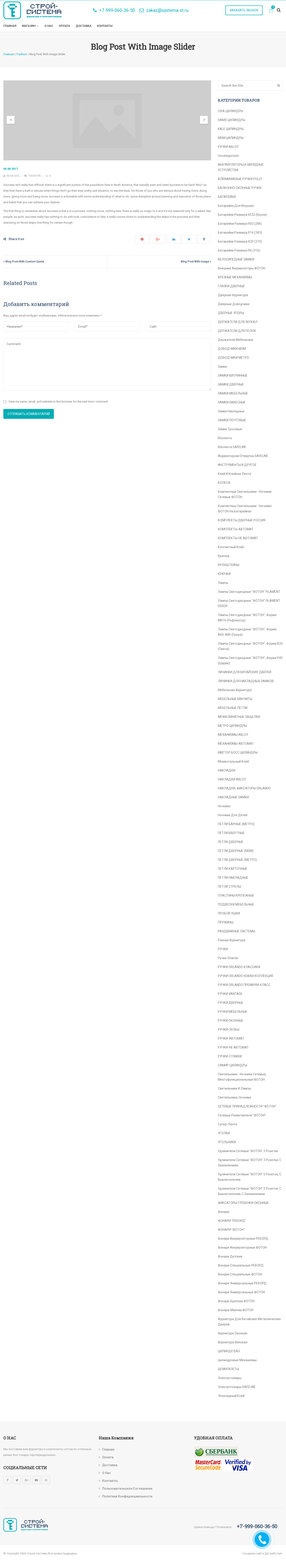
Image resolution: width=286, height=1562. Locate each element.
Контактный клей (231, 547)
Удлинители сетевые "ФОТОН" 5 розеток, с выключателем (249, 1176)
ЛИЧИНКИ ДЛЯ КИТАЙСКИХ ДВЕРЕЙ (244, 672)
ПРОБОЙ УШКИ (229, 913)
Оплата (64, 25)
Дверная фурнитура (233, 295)
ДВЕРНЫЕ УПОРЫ (231, 313)
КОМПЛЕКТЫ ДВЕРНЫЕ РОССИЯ (241, 520)
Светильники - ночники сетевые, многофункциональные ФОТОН (242, 1076)
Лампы (223, 583)
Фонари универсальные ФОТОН (241, 1292)
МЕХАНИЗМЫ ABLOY (233, 734)
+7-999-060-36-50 (117, 10)
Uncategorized (228, 155)
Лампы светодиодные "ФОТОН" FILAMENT (249, 591)
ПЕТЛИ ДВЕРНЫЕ (230, 842)
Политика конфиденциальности (127, 1496)
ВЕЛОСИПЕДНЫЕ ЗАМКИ (236, 259)
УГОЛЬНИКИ (227, 1142)
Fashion (35, 175)
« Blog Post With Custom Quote (23, 261)
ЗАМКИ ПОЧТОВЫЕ (232, 420)
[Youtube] (36, 1480)
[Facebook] (7, 1480)
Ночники (224, 806)
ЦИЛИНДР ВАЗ (229, 1351)
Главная (9, 25)
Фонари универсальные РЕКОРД (242, 1283)
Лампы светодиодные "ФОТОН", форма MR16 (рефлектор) (247, 617)
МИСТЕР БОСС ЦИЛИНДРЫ (238, 752)
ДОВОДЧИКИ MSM (232, 348)
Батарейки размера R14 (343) (240, 232)
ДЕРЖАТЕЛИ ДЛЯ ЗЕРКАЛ (237, 322)
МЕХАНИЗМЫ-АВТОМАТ (236, 743)
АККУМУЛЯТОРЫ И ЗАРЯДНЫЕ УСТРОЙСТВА (241, 167)
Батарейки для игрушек (236, 206)
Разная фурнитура (231, 940)
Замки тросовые (230, 429)
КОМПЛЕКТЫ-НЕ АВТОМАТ (238, 538)
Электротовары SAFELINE (237, 1387)
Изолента (225, 438)
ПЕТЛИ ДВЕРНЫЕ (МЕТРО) (237, 860)
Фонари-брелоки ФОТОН (236, 1301)
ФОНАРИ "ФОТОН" (231, 1229)
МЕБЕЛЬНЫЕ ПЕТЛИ (232, 708)
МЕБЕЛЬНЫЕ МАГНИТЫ (235, 699)
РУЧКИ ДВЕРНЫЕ (230, 1002)
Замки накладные (231, 411)
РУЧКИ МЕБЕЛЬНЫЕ (232, 1011)
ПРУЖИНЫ (225, 922)
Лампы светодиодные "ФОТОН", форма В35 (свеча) (250, 646)
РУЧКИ (223, 949)
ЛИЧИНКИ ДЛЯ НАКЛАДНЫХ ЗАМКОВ (246, 681)
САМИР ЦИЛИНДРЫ (232, 1065)
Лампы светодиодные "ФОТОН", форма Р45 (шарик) (250, 660)
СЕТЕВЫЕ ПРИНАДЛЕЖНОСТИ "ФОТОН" (247, 1106)
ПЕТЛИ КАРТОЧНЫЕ (232, 868)
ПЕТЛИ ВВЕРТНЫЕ (231, 833)
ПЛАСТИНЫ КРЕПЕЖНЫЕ (236, 895)
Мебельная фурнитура (235, 690)
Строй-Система (37, 1553)
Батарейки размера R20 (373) (240, 241)
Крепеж (223, 556)
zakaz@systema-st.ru (167, 10)
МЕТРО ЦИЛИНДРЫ (232, 726)
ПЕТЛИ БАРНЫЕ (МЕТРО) (236, 824)
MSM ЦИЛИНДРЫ (231, 138)
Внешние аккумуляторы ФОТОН (241, 268)
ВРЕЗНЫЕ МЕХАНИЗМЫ (235, 277)
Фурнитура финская (232, 1342)
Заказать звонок (244, 10)
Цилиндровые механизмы (237, 1360)
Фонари (223, 1212)
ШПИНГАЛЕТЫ (228, 1369)
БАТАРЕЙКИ (227, 197)
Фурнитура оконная (232, 1333)
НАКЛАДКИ (226, 770)
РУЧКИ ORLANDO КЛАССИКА (239, 967)
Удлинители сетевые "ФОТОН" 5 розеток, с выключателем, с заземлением (249, 1191)
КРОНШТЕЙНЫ (228, 565)
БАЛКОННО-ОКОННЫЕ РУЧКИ (239, 188)
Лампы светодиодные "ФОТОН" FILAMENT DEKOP (249, 603)
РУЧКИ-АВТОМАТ (231, 1038)
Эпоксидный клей (231, 1396)
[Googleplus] (27, 1480)
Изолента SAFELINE (232, 447)
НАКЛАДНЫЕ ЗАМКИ (233, 797)
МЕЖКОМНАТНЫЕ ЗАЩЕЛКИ (239, 717)
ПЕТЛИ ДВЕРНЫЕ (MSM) (236, 851)
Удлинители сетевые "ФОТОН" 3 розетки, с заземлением (249, 1162)
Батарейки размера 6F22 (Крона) (242, 214)
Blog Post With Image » (196, 261)
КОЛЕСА (224, 482)
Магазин (29, 25)
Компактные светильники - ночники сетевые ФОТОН (244, 494)
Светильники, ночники (234, 1097)
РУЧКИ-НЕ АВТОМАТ (233, 1047)
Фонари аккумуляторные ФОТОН (242, 1247)
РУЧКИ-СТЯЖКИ (230, 1056)
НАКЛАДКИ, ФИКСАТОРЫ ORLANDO (244, 788)
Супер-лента (227, 1124)
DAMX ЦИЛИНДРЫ (231, 120)
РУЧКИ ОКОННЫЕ (230, 1020)
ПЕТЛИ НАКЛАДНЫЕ (233, 877)
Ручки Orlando (228, 958)
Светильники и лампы (234, 1088)
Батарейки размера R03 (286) (240, 223)
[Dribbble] (46, 1480)
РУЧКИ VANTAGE (230, 994)
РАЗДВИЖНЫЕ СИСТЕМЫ (236, 931)
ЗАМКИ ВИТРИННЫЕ (233, 375)
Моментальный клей (233, 761)
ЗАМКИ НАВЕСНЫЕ (232, 402)
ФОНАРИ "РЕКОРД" (232, 1220)
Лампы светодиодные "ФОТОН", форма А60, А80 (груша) (247, 631)
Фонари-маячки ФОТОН (235, 1310)
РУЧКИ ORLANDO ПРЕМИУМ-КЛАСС (244, 985)
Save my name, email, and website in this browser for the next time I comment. (58, 401)
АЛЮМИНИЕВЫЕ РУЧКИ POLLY (240, 179)
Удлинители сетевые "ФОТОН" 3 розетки (248, 1151)
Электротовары (229, 1378)
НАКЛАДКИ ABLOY (232, 779)
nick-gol (13, 175)
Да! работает (274, 1553)
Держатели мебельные (235, 340)
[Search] (278, 85)
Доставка (83, 25)
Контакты (105, 25)
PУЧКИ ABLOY (228, 147)
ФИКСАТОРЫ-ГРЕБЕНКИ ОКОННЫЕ (243, 1203)
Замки (222, 366)
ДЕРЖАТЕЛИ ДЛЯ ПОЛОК (237, 331)
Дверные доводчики (233, 304)
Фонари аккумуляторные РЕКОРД (243, 1238)
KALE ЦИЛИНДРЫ (231, 129)
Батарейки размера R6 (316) (239, 250)
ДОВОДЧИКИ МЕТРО (233, 357)
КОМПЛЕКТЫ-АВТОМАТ (236, 529)
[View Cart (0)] (271, 11)
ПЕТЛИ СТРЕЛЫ (229, 886)
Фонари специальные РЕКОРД (241, 1265)
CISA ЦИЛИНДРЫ (230, 111)
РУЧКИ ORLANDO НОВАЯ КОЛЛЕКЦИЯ (245, 976)
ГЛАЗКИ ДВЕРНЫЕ (231, 286)
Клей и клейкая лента (234, 474)
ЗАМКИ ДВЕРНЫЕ (231, 384)
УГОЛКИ (224, 1133)
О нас (48, 25)
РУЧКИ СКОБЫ (228, 1029)
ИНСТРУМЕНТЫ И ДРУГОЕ (237, 465)
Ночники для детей (232, 815)
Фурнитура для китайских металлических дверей (249, 1321)
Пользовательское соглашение (127, 1488)
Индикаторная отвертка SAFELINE (243, 456)
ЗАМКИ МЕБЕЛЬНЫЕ (233, 393)
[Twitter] (17, 1480)
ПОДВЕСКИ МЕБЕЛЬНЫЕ (236, 904)
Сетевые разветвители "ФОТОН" (242, 1115)
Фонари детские (230, 1256)
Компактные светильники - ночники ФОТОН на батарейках (244, 508)
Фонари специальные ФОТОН (240, 1274)
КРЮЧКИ (224, 574)
